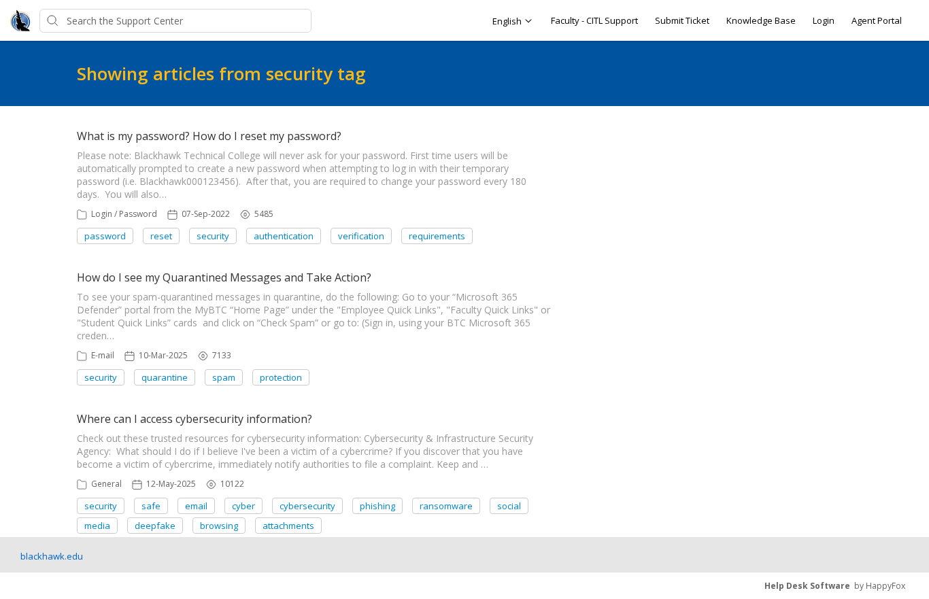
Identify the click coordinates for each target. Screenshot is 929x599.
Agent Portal (876, 20)
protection (281, 377)
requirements (437, 236)
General (106, 484)
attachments (288, 525)
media (97, 525)
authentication (284, 236)
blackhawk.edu (51, 556)
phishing (377, 506)
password (105, 236)
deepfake (155, 525)
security (213, 236)
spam (223, 377)
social (509, 506)
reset (161, 236)
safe (151, 506)
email (196, 506)
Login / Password (124, 214)
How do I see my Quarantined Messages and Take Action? (224, 277)
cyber (243, 506)
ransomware (446, 506)
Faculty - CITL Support (594, 20)
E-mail (102, 355)
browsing (219, 525)
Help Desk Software (807, 586)
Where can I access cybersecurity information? (194, 418)
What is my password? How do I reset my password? (209, 136)
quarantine (164, 377)
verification (361, 236)
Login (823, 20)
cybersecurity (307, 506)
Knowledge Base (761, 20)
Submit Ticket (682, 20)
